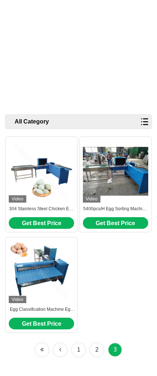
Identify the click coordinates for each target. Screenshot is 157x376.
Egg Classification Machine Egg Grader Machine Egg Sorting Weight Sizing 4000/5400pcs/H (41, 310)
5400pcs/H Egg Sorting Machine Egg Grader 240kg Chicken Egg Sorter (115, 209)
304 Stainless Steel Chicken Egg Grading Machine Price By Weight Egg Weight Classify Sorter (41, 209)
